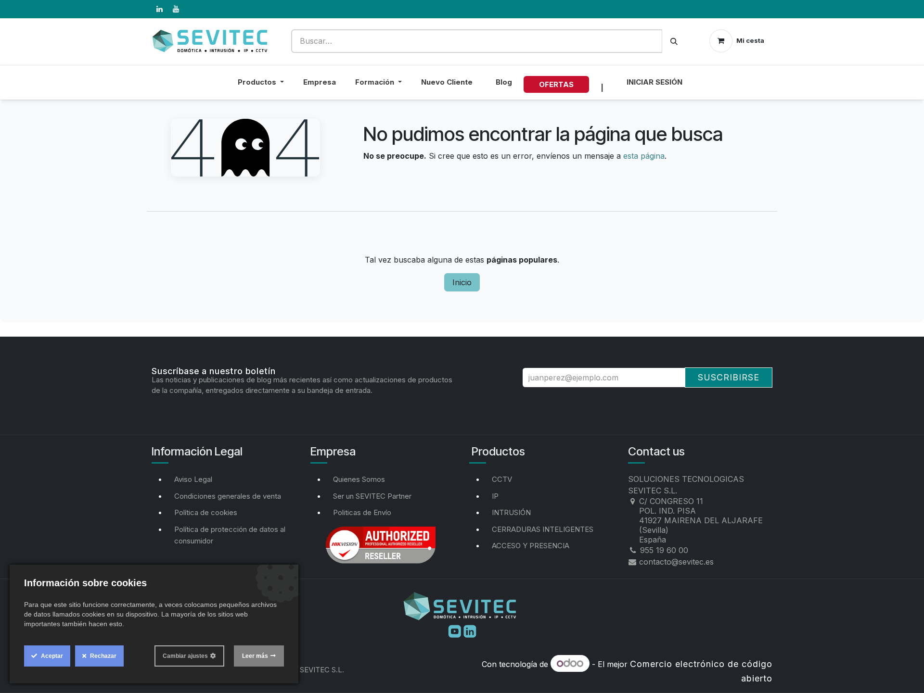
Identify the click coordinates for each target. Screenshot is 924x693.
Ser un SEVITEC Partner (372, 496)
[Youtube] (455, 630)
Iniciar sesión (654, 82)
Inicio (462, 282)
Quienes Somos (359, 479)
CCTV (502, 479)
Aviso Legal (193, 479)
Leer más (255, 656)
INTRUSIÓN (511, 512)
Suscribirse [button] (728, 377)
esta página (644, 156)
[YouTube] (175, 9)
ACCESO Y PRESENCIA (530, 545)
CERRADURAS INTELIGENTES (542, 529)
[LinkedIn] (159, 9)
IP (495, 496)
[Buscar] (674, 41)
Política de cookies (205, 512)
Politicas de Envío (362, 512)
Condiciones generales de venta (227, 496)
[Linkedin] (469, 630)
